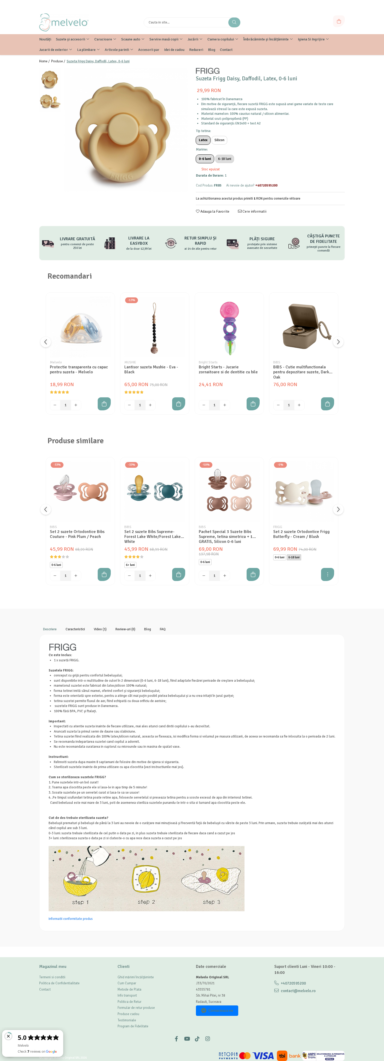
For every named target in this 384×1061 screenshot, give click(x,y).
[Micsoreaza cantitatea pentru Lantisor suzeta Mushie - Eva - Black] (129, 405)
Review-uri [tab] (125, 629)
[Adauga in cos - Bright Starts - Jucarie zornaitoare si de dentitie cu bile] (253, 403)
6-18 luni (224, 159)
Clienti (124, 966)
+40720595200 (293, 983)
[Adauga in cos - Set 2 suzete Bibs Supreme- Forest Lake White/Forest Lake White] (178, 574)
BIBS (276, 362)
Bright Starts (208, 362)
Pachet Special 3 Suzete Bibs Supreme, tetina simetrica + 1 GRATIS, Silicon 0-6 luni (226, 536)
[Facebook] (176, 1039)
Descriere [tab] (50, 629)
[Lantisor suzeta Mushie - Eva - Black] (154, 327)
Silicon (219, 140)
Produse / (58, 61)
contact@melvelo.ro (298, 990)
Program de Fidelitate (133, 1026)
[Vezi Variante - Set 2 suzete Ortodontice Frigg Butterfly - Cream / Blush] (327, 574)
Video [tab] (100, 629)
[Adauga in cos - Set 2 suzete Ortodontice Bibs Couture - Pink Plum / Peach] (104, 574)
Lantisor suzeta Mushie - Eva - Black (151, 370)
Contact (45, 989)
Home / (44, 61)
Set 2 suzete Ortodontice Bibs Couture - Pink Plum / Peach (77, 534)
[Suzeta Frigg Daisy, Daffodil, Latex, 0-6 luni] (126, 130)
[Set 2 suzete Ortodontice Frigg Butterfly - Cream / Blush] (303, 491)
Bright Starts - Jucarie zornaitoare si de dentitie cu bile (228, 370)
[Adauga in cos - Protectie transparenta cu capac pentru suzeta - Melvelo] (104, 403)
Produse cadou (128, 1014)
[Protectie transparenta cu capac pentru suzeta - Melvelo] (80, 327)
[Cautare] (234, 22)
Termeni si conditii (52, 977)
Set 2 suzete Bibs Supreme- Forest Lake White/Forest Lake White (152, 536)
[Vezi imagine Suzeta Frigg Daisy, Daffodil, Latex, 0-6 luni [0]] (50, 79)
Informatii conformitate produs (71, 919)
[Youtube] (186, 1039)
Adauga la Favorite (214, 211)
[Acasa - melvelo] (71, 22)
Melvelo (56, 362)
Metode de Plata (129, 989)
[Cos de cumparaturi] (339, 21)
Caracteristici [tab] (75, 629)
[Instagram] (207, 1039)
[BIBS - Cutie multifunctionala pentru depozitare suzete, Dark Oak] (303, 327)
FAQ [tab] (163, 629)
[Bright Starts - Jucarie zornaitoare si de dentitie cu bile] (229, 327)
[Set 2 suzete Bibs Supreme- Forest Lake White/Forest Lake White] (154, 491)
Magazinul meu (52, 966)
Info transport (127, 995)
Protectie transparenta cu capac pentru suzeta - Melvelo (79, 370)
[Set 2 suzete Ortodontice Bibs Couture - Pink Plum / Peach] (80, 491)
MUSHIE (130, 362)
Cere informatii (254, 211)
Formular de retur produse (136, 1008)
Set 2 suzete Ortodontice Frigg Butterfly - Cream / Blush (301, 534)
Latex (203, 140)
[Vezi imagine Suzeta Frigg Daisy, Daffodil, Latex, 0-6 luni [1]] (50, 101)
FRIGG (277, 527)
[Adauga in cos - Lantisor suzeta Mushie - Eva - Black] (178, 403)
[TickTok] (197, 1039)
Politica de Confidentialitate (59, 983)
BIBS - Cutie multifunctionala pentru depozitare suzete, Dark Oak (301, 372)
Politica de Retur (129, 1002)
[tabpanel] (126, 130)
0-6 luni (205, 159)
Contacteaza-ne (220, 1010)
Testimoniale (127, 1020)
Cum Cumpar (127, 983)
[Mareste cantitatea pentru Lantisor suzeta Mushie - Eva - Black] (150, 405)
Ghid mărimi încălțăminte (136, 977)
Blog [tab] (147, 629)
